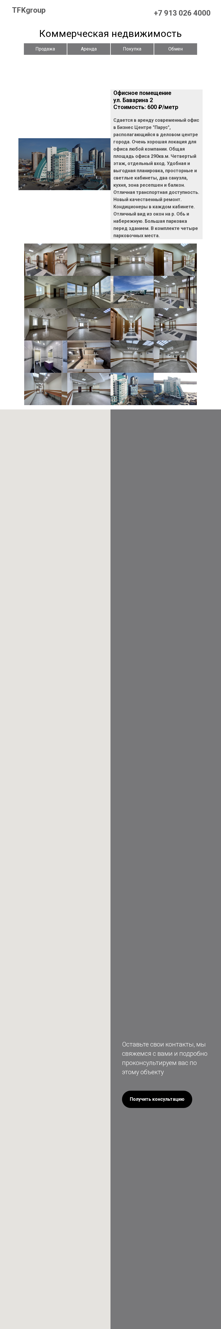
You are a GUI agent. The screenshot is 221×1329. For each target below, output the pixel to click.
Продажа (45, 49)
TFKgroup (29, 10)
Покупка (132, 49)
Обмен (175, 49)
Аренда (89, 49)
